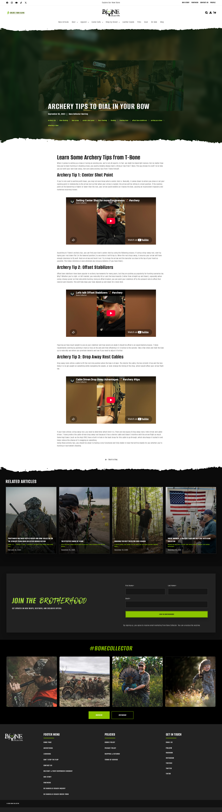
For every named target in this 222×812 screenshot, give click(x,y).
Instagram (170, 758)
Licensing (47, 754)
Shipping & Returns (112, 754)
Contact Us (204, 2)
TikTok (168, 773)
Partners (194, 2)
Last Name (172, 585)
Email (127, 598)
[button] (74, 22)
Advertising (48, 748)
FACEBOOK (99, 715)
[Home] (14, 737)
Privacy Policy (110, 748)
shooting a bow (53, 125)
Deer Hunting (102, 120)
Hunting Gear (124, 120)
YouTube (169, 763)
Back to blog (112, 459)
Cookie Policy (110, 742)
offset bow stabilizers (139, 120)
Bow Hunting (63, 120)
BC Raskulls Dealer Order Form (56, 794)
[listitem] (31, 520)
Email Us (169, 742)
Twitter (169, 768)
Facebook (169, 752)
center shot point (88, 120)
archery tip (52, 120)
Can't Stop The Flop (51, 759)
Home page (48, 742)
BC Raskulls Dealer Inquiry (55, 788)
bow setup (75, 120)
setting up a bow (156, 120)
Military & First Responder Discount (58, 771)
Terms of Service (111, 759)
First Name (129, 585)
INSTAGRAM (122, 715)
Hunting (113, 120)
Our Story (185, 2)
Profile (213, 2)
